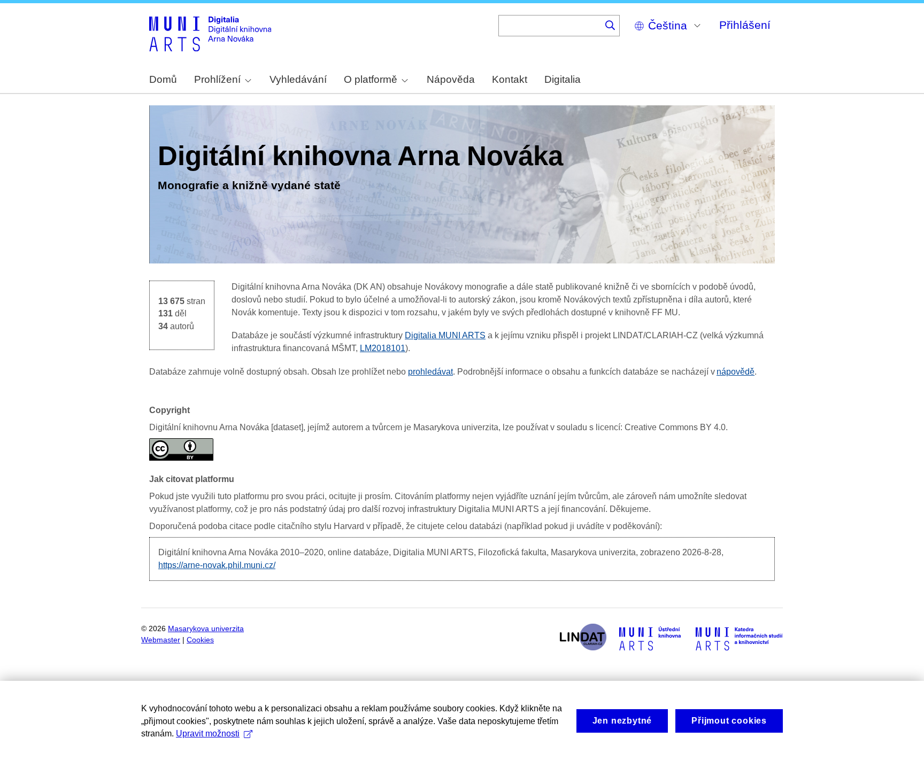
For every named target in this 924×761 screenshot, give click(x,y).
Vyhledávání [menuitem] (298, 79)
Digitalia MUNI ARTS (445, 335)
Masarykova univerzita (206, 629)
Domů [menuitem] (163, 79)
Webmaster (160, 640)
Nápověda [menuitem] (451, 79)
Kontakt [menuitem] (509, 79)
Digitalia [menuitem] (562, 79)
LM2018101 (382, 348)
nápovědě (735, 371)
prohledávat (430, 371)
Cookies (200, 640)
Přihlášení (745, 25)
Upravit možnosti (208, 733)
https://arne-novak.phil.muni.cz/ (216, 565)
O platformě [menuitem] (370, 79)
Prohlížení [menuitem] (217, 79)
